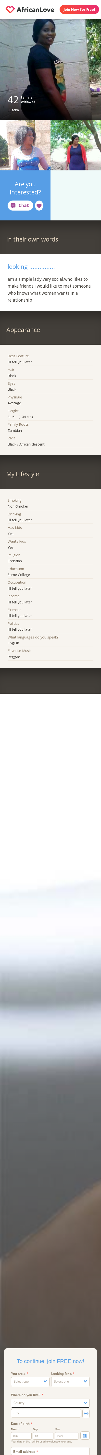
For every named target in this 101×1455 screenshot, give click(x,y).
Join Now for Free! (79, 9)
